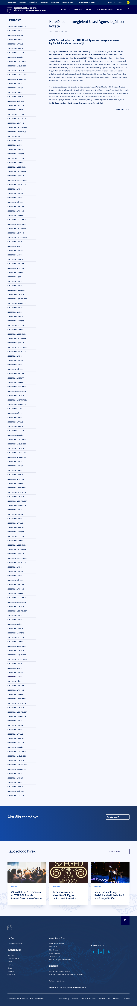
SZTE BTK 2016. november (16, 492)
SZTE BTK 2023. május (14, 198)
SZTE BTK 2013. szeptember (17, 659)
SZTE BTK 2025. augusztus (16, 79)
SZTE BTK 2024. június (15, 141)
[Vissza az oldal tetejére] (125, 920)
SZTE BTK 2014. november (16, 602)
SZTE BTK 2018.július (14, 409)
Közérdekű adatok (104, 999)
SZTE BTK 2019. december (16, 334)
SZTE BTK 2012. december (16, 699)
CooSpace (10, 965)
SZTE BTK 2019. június (15, 360)
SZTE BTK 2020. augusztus (16, 303)
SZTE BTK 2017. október (15, 448)
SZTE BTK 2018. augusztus (16, 404)
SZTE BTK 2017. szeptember (17, 453)
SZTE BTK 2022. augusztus (16, 242)
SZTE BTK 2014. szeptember (17, 611)
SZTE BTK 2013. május (14, 677)
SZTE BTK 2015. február (15, 589)
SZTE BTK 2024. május (14, 145)
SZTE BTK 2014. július (14, 615)
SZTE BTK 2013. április (15, 681)
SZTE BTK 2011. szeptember (17, 765)
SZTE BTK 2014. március (15, 633)
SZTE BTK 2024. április (15, 149)
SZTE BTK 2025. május (14, 92)
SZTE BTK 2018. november (16, 391)
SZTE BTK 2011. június (15, 778)
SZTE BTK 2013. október (15, 650)
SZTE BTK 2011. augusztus (16, 769)
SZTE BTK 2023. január (15, 215)
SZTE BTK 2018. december (16, 387)
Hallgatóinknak (55, 2)
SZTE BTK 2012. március (15, 738)
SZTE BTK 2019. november (16, 338)
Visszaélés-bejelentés (88, 999)
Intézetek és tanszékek (56, 943)
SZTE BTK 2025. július (14, 83)
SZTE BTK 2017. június (15, 466)
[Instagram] (101, 951)
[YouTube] (108, 951)
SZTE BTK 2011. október (15, 760)
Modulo (9, 968)
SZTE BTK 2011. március (15, 791)
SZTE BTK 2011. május (14, 782)
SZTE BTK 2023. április (15, 202)
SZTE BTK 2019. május (14, 365)
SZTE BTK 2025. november (16, 66)
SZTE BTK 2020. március (15, 321)
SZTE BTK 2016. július (14, 510)
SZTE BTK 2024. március (15, 154)
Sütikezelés (63, 999)
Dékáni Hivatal (53, 950)
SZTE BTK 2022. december (16, 220)
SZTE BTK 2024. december (16, 114)
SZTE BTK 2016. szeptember (17, 501)
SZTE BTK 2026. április (15, 44)
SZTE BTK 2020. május (14, 312)
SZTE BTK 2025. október (15, 70)
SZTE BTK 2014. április (15, 628)
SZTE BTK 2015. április (15, 580)
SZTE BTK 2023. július (14, 189)
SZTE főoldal (22, 2)
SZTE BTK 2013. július (14, 668)
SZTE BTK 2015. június (15, 571)
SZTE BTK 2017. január (15, 483)
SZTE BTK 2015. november (16, 549)
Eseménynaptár (113, 817)
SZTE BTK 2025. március (15, 101)
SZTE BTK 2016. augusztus (16, 505)
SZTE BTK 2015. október (15, 554)
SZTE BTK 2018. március (15, 426)
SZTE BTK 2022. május (14, 255)
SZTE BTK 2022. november (16, 228)
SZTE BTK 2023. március (15, 207)
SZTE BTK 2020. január (15, 330)
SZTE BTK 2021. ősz (14, 277)
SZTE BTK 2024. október (15, 123)
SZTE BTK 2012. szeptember (17, 712)
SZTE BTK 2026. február (15, 53)
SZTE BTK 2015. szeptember (17, 558)
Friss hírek (14, 887)
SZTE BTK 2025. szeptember (17, 75)
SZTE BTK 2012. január (15, 747)
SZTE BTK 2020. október (15, 294)
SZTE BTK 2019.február (15, 378)
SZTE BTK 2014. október (15, 606)
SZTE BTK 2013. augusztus (16, 664)
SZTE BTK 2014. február (15, 637)
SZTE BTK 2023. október (15, 176)
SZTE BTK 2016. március (15, 527)
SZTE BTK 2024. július (14, 136)
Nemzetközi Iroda (54, 953)
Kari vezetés (53, 947)
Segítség (127, 999)
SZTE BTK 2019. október (15, 343)
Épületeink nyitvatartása (57, 981)
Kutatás (89, 9)
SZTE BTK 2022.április (15, 259)
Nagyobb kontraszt (128, 2)
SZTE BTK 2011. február (15, 795)
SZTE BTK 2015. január (15, 593)
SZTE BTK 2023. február (15, 211)
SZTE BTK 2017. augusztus (16, 457)
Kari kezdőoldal (11, 2)
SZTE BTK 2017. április (15, 475)
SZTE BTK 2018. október (15, 396)
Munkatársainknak (67, 2)
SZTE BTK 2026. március (15, 48)
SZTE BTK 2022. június (15, 250)
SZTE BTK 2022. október (15, 233)
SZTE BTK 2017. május (14, 470)
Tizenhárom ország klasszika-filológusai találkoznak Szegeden (64, 895)
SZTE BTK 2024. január (15, 163)
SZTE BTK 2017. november (16, 444)
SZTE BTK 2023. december (16, 167)
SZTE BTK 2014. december (16, 598)
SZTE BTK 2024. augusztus (16, 132)
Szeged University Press (15, 943)
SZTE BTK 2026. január (15, 57)
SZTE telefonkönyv (13, 958)
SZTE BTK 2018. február (15, 431)
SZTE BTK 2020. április (15, 316)
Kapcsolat (111, 2)
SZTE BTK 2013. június (15, 672)
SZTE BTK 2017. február (15, 479)
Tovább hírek (114, 851)
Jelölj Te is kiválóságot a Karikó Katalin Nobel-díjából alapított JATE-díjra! (109, 895)
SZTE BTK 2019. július (14, 356)
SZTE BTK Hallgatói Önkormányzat (60, 960)
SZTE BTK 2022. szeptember (17, 237)
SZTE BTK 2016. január (15, 541)
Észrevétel (10, 971)
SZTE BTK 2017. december (16, 439)
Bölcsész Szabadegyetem (87, 2)
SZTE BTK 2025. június (15, 88)
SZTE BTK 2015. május (14, 576)
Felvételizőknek (33, 2)
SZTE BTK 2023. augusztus (16, 185)
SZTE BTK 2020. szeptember (17, 299)
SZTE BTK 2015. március (15, 585)
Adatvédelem (74, 999)
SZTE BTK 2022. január (15, 272)
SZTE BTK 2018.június (14, 413)
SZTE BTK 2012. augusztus (16, 716)
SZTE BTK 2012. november (16, 703)
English (120, 2)
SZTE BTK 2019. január (15, 382)
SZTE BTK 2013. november (16, 655)
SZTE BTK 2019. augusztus (16, 352)
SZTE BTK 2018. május (14, 417)
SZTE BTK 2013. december (16, 646)
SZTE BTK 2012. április (15, 734)
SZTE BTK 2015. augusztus (16, 563)
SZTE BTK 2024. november (16, 119)
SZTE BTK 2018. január (15, 435)
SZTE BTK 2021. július (14, 281)
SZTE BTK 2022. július (14, 246)
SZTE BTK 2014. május (14, 624)
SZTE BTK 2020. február (15, 325)
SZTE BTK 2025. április (15, 97)
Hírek (119, 9)
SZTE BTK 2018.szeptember (17, 400)
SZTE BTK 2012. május (14, 730)
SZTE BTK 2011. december (16, 752)
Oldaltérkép (11, 974)
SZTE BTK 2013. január (15, 694)
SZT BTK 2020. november (16, 290)
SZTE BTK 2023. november (16, 171)
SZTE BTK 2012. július (14, 721)
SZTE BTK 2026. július (14, 31)
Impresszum (117, 999)
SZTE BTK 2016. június (15, 514)
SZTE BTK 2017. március (15, 532)
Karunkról (64, 9)
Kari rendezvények (104, 9)
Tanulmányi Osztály (55, 956)
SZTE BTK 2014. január (15, 642)
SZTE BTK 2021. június (15, 286)
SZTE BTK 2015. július (14, 567)
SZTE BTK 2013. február (15, 690)
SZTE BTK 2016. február (15, 536)
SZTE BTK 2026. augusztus (16, 26)
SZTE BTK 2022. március (15, 264)
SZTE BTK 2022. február (15, 268)
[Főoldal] (9, 10)
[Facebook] (93, 951)
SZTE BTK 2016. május (14, 519)
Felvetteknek (44, 2)
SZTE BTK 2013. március (15, 686)
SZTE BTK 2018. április (15, 422)
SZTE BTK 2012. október (15, 708)
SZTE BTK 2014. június (15, 620)
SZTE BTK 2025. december (16, 61)
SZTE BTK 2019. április (15, 369)
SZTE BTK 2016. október (15, 497)
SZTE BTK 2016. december (16, 488)
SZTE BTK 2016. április (15, 523)
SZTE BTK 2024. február (15, 158)
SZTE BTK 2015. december (16, 545)
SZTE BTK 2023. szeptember (17, 180)
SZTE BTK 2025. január (15, 110)
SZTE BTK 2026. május (14, 39)
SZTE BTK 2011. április (15, 787)
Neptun (9, 962)
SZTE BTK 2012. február (15, 743)
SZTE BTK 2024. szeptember (17, 127)
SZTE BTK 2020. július (14, 308)
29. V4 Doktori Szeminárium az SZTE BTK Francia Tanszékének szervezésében (26, 895)
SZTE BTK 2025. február (15, 105)
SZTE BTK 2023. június (15, 193)
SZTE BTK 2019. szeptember (17, 347)
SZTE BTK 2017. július (14, 461)
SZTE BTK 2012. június (15, 725)
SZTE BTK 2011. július (14, 774)
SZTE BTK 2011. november (16, 756)
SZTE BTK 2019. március (15, 374)
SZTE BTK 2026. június (15, 35)
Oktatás (77, 9)
